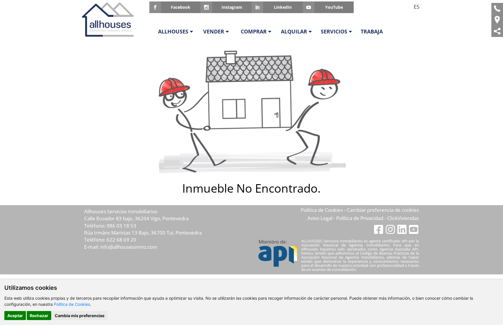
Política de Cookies (72, 304)
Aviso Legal (319, 218)
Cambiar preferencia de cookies (383, 210)
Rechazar (39, 315)
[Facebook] (379, 229)
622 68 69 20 (121, 239)
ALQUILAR (295, 31)
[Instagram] (391, 229)
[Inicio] (109, 19)
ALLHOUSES (174, 31)
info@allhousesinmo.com (128, 247)
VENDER (214, 31)
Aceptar (15, 315)
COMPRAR (254, 31)
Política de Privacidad (359, 218)
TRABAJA (372, 31)
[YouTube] (413, 229)
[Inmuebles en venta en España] (497, 20)
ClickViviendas (403, 218)
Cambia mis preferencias (80, 315)
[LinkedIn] (402, 229)
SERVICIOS (335, 31)
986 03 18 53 (121, 225)
